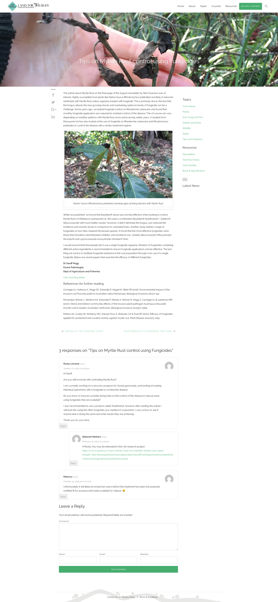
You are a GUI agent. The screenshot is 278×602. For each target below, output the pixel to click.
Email (103, 554)
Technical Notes (191, 159)
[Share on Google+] (53, 109)
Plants (186, 111)
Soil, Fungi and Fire (193, 117)
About (192, 6)
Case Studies (189, 165)
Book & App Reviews (194, 170)
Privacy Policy (128, 597)
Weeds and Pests (192, 122)
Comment (64, 521)
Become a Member (250, 6)
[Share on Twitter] (53, 102)
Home (180, 6)
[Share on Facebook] (53, 95)
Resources (231, 6)
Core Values (189, 106)
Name (62, 554)
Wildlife (187, 128)
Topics (203, 6)
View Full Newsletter (74, 277)
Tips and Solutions (192, 139)
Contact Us (112, 597)
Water (186, 133)
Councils (216, 6)
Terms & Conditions (148, 597)
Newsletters (189, 154)
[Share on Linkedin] (53, 116)
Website (144, 554)
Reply (63, 426)
